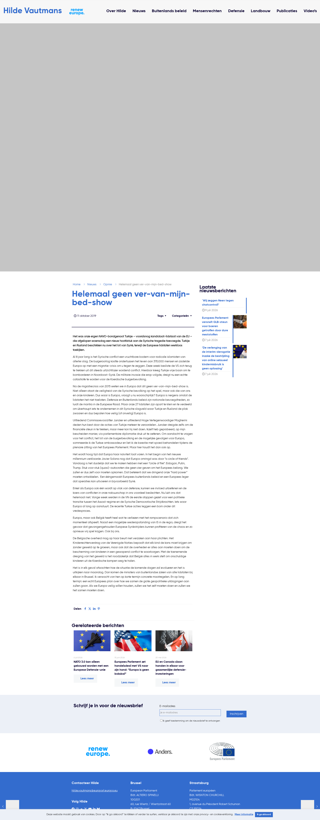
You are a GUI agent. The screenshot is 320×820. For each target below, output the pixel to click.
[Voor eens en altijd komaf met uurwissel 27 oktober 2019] (310, 806)
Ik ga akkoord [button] (264, 815)
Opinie (107, 284)
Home (76, 284)
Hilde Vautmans (32, 11)
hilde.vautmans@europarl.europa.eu (95, 790)
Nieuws (91, 284)
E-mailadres (167, 706)
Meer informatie (244, 814)
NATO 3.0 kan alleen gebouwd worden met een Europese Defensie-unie (91, 666)
